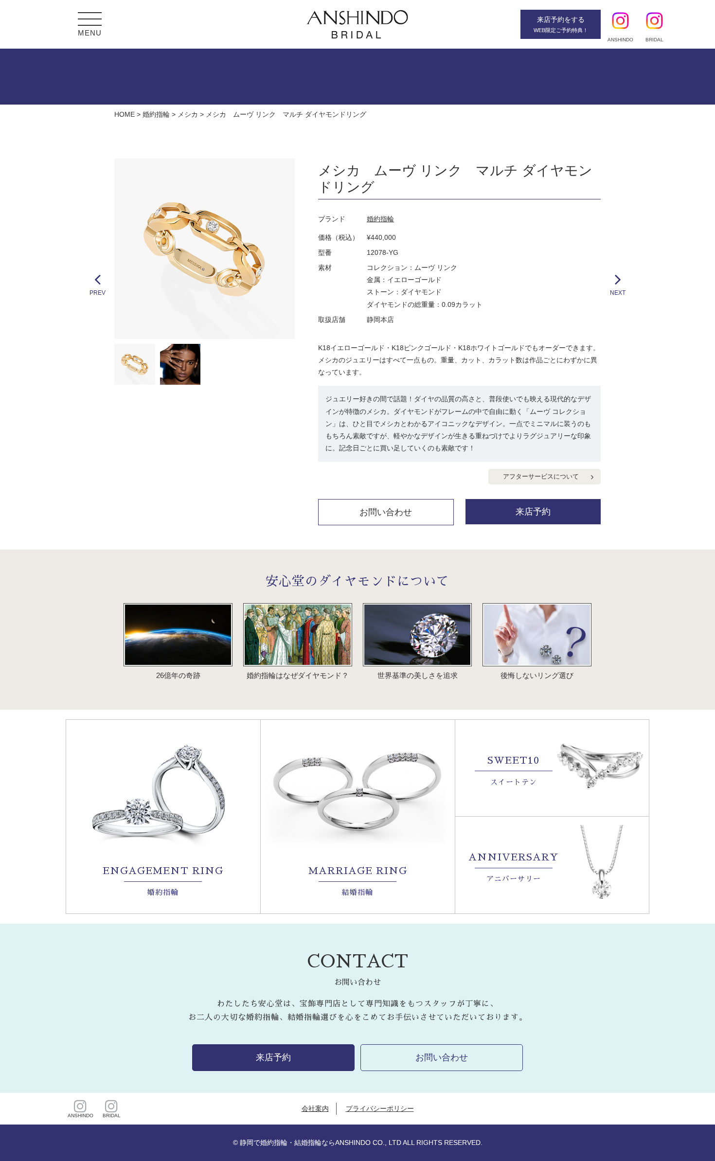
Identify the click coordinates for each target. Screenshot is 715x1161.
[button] (90, 20)
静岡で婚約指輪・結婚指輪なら (287, 1142)
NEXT (618, 292)
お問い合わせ (385, 512)
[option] (204, 249)
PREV (97, 292)
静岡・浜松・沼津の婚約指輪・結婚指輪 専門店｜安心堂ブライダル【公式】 (357, 24)
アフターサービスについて (541, 476)
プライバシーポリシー (380, 1108)
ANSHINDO (80, 1115)
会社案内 (315, 1108)
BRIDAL (112, 1115)
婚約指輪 (380, 219)
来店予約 (533, 512)
